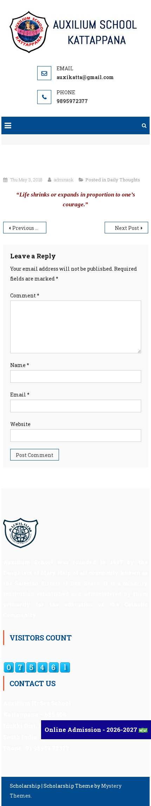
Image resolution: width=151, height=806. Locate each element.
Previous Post (29, 228)
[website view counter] (37, 666)
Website (20, 424)
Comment (24, 295)
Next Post (127, 228)
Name (19, 365)
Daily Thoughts (123, 179)
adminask (63, 179)
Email (19, 394)
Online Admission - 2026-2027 (92, 730)
